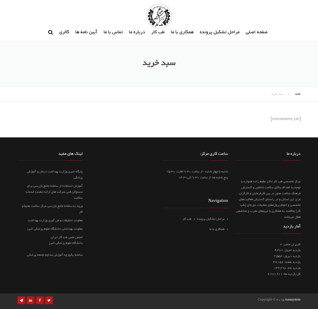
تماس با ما (113, 32)
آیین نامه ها (86, 32)
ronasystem (293, 300)
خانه (298, 94)
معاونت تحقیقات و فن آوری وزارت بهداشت (55, 220)
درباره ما (137, 32)
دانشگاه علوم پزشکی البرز (66, 243)
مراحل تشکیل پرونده (219, 32)
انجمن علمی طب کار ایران (67, 237)
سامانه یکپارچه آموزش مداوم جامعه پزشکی (55, 255)
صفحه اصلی (257, 32)
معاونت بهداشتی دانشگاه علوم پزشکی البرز (55, 229)
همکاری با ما (182, 32)
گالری (64, 32)
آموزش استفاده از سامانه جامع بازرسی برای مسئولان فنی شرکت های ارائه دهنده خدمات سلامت (54, 192)
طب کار (158, 32)
